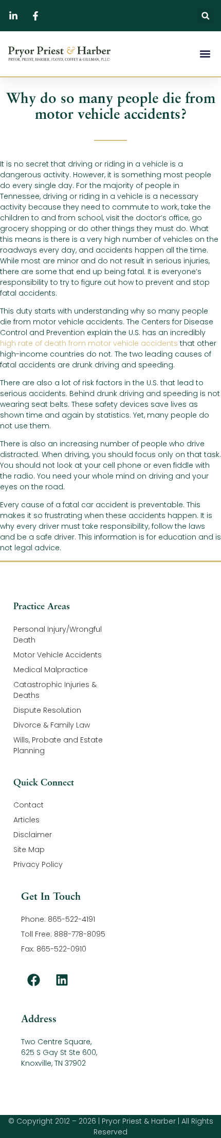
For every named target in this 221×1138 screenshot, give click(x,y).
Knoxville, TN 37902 (53, 1063)
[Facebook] (34, 979)
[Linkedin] (62, 979)
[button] (205, 16)
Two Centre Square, (56, 1042)
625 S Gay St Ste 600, (59, 1052)
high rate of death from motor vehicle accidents (89, 343)
